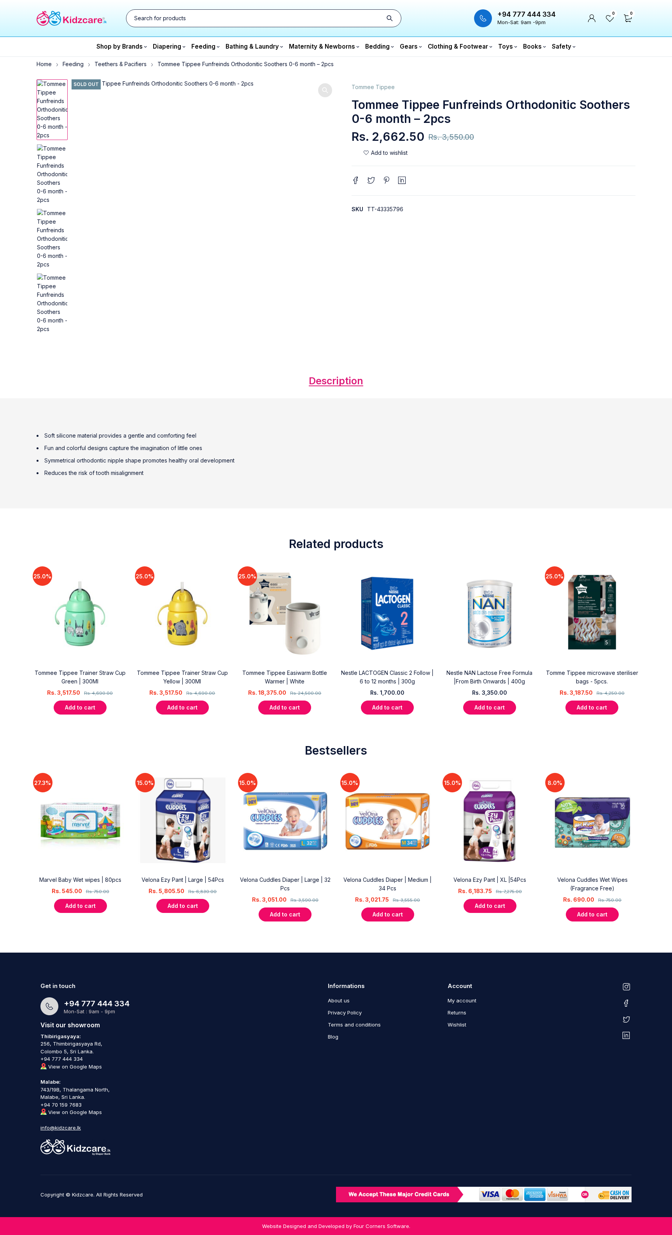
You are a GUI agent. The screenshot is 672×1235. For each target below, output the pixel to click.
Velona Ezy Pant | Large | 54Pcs (183, 879)
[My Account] (592, 18)
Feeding (73, 64)
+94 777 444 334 (526, 14)
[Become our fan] (626, 1003)
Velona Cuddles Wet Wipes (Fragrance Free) (592, 884)
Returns (457, 1012)
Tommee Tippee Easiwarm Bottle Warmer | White (284, 677)
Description (336, 381)
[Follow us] (626, 1019)
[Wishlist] (385, 153)
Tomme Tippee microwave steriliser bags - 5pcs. (592, 677)
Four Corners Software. (382, 1226)
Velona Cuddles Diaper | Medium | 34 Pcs (387, 884)
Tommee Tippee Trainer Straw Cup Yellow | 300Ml (182, 677)
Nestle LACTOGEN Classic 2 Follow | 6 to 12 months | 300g (387, 677)
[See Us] (626, 986)
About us (339, 1000)
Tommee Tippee (373, 87)
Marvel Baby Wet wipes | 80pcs (80, 879)
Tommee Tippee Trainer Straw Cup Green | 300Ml (80, 677)
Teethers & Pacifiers (120, 64)
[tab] (336, 383)
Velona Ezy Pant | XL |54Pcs (489, 879)
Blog (333, 1037)
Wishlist (457, 1024)
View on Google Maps (74, 1066)
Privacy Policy (345, 1012)
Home (44, 64)
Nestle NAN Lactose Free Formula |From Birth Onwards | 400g (489, 677)
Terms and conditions (354, 1024)
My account (462, 1000)
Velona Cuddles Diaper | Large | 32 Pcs (285, 884)
